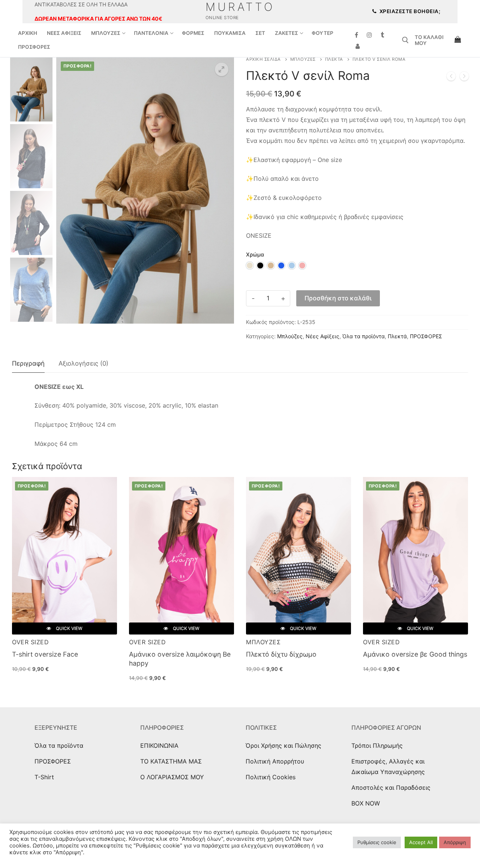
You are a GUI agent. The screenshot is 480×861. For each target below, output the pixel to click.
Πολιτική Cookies (271, 777)
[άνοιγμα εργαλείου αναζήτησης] (405, 40)
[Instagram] (369, 35)
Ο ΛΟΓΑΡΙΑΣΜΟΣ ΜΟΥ (172, 777)
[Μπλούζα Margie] (464, 78)
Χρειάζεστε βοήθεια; (409, 11)
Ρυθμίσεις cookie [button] (376, 842)
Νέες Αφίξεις (322, 336)
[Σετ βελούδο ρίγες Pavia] (451, 78)
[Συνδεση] (357, 46)
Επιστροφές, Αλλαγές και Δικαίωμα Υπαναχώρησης (388, 767)
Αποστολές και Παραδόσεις (390, 787)
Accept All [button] (421, 842)
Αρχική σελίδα (263, 59)
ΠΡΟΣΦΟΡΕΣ (426, 336)
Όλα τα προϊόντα (363, 336)
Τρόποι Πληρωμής (377, 745)
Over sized (30, 642)
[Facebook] (356, 35)
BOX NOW (365, 803)
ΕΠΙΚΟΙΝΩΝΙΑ (159, 745)
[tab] (28, 364)
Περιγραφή (28, 363)
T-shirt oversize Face (45, 654)
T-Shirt (44, 777)
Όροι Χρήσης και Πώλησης (283, 745)
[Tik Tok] (382, 35)
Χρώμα (255, 254)
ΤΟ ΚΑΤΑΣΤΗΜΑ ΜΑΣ (171, 761)
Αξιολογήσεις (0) (83, 363)
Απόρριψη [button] (455, 842)
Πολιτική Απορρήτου (275, 761)
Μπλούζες (303, 59)
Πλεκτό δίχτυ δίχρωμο (281, 654)
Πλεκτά (334, 59)
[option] (250, 265)
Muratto (240, 7)
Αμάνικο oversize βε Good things (415, 654)
